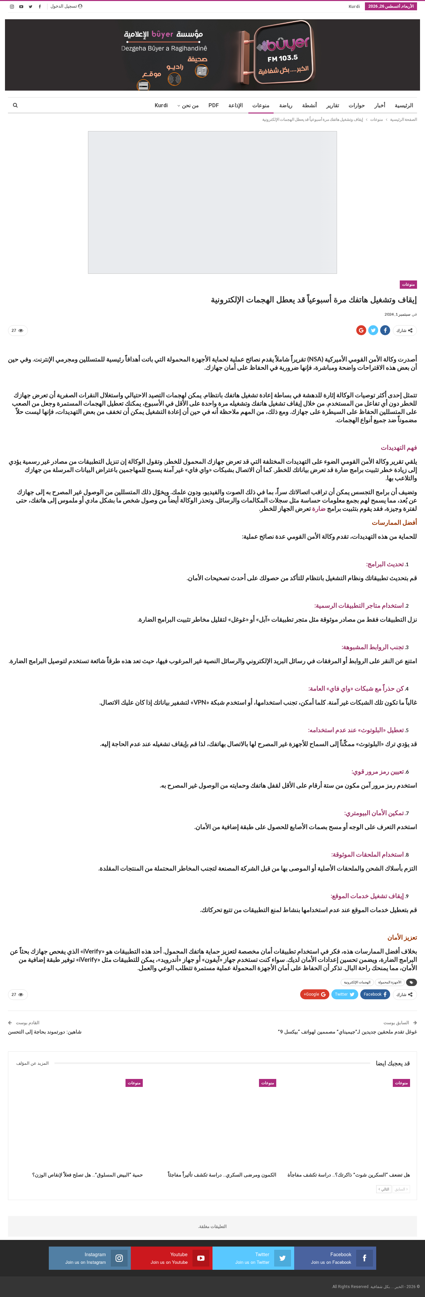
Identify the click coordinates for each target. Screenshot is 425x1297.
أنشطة (309, 105)
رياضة (286, 105)
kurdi (354, 6)
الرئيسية (404, 105)
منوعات (261, 105)
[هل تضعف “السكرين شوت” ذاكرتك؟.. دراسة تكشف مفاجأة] (346, 1123)
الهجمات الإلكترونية (357, 982)
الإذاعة (235, 105)
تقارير (332, 105)
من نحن (190, 105)
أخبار (380, 105)
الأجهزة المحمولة (389, 982)
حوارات (357, 105)
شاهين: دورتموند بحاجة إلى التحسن (45, 1032)
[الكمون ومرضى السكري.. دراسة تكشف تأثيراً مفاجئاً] (213, 1123)
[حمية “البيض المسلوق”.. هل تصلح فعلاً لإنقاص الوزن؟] (79, 1123)
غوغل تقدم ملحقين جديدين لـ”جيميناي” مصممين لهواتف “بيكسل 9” (347, 1032)
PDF (214, 105)
